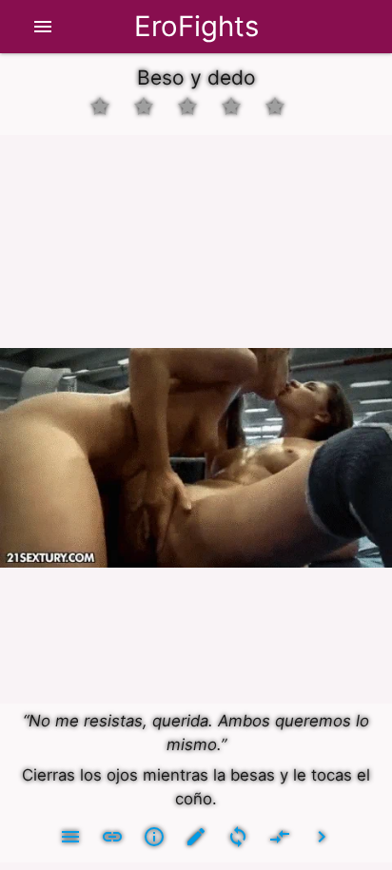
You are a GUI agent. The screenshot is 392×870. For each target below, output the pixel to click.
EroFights (196, 26)
